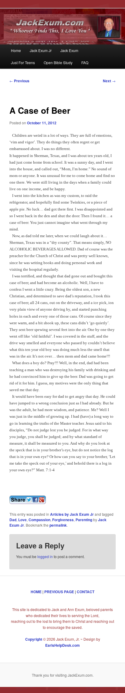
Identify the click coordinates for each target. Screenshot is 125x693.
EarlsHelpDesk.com (62, 645)
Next (109, 80)
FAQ (84, 62)
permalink (58, 525)
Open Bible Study (58, 62)
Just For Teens (23, 62)
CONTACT (85, 591)
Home (16, 50)
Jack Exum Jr (41, 50)
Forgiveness (63, 519)
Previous (19, 80)
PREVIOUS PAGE (59, 591)
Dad (12, 519)
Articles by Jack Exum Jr (72, 514)
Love (22, 519)
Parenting (84, 519)
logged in (45, 556)
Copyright (33, 639)
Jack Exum (69, 50)
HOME (36, 591)
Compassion (39, 519)
